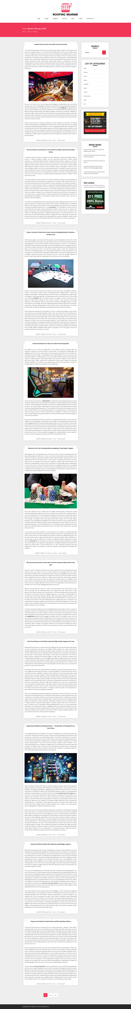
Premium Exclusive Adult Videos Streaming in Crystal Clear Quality (95, 156)
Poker (80, 18)
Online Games (87, 96)
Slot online (89, 183)
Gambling (55, 18)
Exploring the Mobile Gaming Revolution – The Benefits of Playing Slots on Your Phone (50, 727)
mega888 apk (30, 616)
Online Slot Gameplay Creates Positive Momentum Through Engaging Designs (93, 167)
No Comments (62, 140)
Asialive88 (35, 298)
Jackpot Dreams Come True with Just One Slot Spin (50, 44)
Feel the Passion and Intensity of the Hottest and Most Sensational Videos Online (51, 151)
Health (85, 88)
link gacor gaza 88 (39, 966)
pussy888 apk (62, 108)
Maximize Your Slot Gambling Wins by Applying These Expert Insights (50, 448)
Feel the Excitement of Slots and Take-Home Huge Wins (51, 343)
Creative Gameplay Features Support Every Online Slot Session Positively (94, 172)
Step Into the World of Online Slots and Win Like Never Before (51, 921)
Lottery (85, 92)
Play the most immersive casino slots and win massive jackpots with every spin (50, 563)
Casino (46, 18)
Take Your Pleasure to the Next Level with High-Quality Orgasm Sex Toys (50, 641)
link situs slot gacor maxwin (50, 883)
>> (55, 995)
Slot (55, 140)
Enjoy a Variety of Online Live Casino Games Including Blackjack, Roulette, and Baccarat (51, 233)
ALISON (39, 140)
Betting (65, 18)
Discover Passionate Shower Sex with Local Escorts (94, 161)
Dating (85, 80)
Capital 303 (32, 541)
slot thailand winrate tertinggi (64, 793)
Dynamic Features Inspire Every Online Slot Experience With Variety (94, 150)
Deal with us (90, 18)
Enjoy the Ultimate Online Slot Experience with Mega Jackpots (51, 844)
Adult (73, 18)
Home (38, 18)
